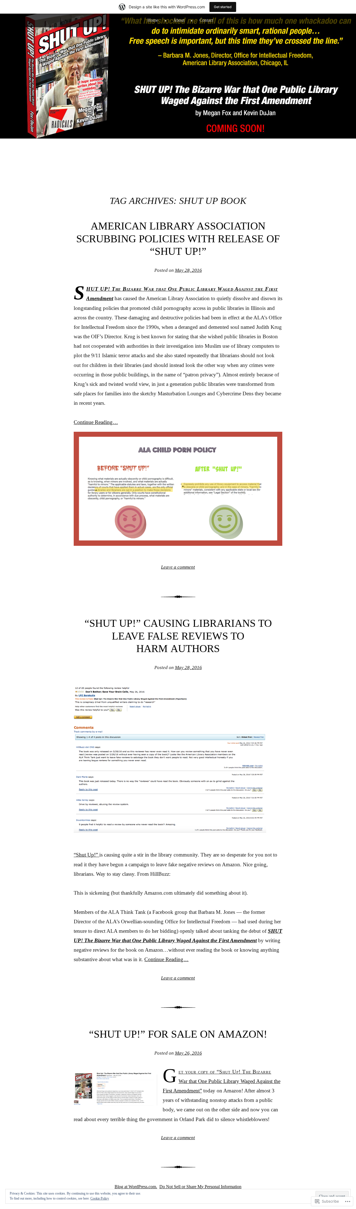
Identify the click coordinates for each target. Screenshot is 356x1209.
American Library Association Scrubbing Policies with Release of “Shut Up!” (178, 238)
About (178, 20)
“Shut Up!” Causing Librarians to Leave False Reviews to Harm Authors (178, 635)
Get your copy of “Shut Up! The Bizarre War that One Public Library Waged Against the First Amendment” (221, 1081)
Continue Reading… (96, 422)
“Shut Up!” (86, 855)
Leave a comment (178, 567)
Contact (206, 20)
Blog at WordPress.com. (136, 1186)
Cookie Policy (99, 1198)
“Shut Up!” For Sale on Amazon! (178, 1034)
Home (152, 20)
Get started (223, 7)
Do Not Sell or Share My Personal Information (200, 1186)
